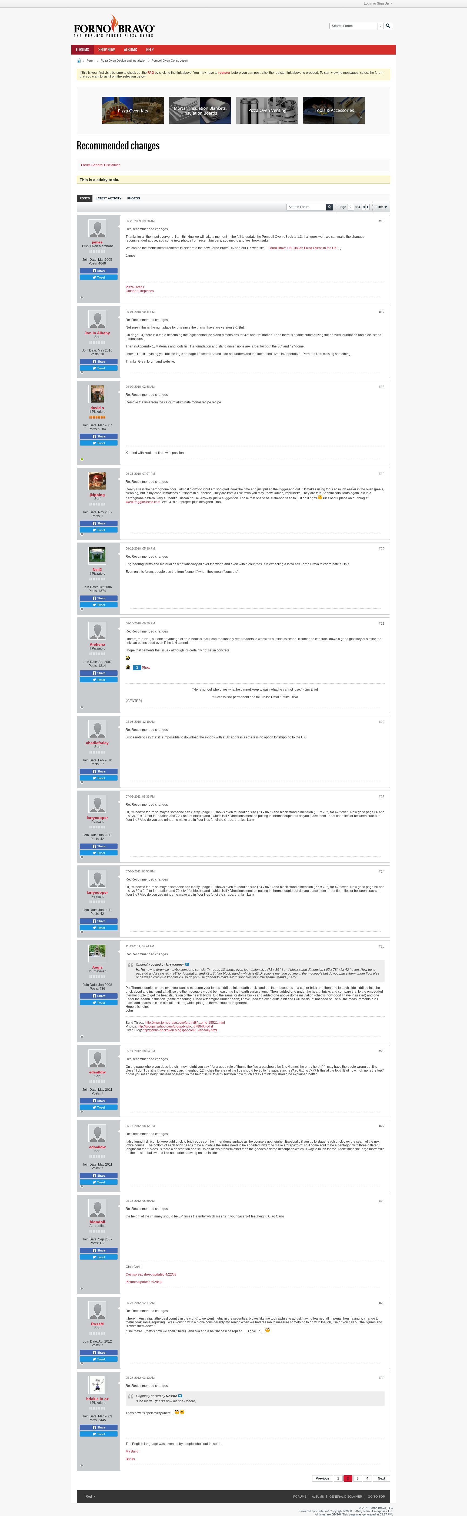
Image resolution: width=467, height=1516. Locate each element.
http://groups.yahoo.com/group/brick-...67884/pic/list (175, 1026)
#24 (382, 872)
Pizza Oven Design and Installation (123, 60)
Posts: (93, 263)
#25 (382, 946)
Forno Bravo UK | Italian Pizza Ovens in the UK (302, 248)
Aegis (97, 967)
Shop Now (106, 50)
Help (150, 50)
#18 (382, 387)
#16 (382, 221)
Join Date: (89, 260)
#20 (382, 549)
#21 (382, 623)
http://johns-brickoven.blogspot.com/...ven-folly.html (180, 1030)
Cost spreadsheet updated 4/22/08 (151, 1274)
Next (381, 1478)
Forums (82, 50)
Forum (90, 60)
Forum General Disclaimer (100, 165)
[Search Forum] (388, 26)
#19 (382, 474)
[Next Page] (367, 207)
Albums (130, 50)
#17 (382, 312)
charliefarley (97, 743)
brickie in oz (97, 1399)
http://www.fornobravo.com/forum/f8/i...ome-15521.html (185, 1023)
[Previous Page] (364, 207)
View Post (187, 964)
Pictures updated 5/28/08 (144, 1282)
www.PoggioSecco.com (143, 502)
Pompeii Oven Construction (170, 60)
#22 (382, 722)
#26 (382, 1051)
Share (100, 270)
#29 (382, 1303)
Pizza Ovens (135, 287)
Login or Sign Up (376, 3)
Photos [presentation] (133, 198)
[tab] (85, 198)
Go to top (376, 1496)
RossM (97, 1324)
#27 (382, 1126)
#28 (382, 1201)
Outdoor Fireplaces (140, 291)
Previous (322, 1478)
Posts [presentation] (85, 198)
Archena (97, 644)
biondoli (97, 1222)
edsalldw (97, 1072)
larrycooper (97, 817)
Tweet (100, 277)
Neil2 (97, 569)
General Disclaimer (345, 1496)
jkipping (97, 495)
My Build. (132, 1451)
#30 (382, 1378)
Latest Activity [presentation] (108, 198)
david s (97, 408)
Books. (131, 1459)
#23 (382, 797)
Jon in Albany (97, 333)
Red (89, 1496)
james (97, 242)
